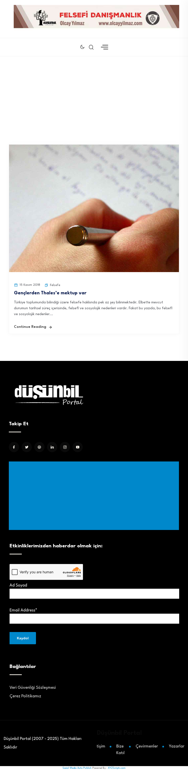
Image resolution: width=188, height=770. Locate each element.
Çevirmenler (147, 746)
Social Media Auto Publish (77, 768)
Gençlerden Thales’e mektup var (50, 293)
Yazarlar (176, 746)
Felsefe (55, 285)
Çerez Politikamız (25, 696)
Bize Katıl (120, 749)
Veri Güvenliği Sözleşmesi (33, 688)
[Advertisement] (95, 495)
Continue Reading (30, 327)
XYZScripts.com (117, 768)
